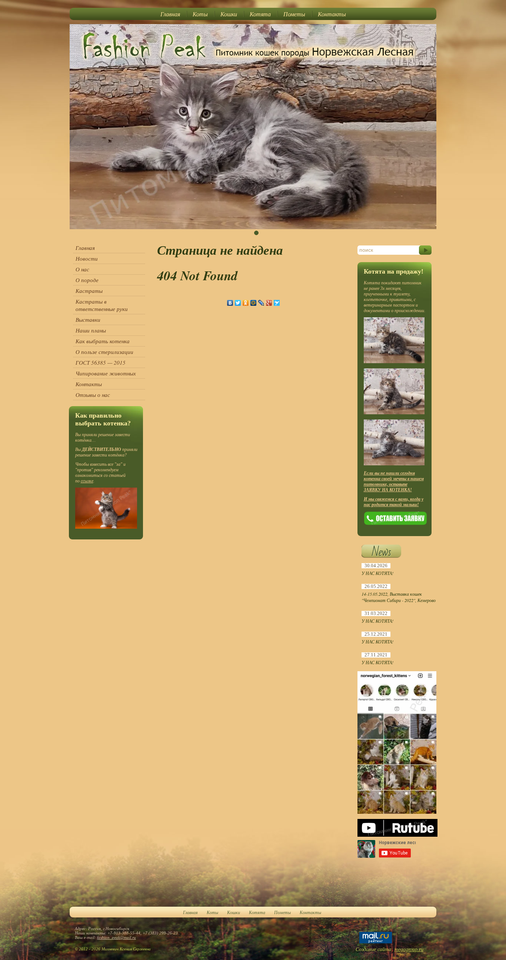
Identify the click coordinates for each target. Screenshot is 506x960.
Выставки (88, 319)
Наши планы (91, 330)
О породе (87, 280)
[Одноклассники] (246, 303)
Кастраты (89, 290)
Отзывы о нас (93, 394)
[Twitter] (238, 303)
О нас (82, 269)
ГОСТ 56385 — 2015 (101, 362)
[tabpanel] (253, 126)
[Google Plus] (269, 303)
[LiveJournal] (261, 303)
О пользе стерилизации (104, 351)
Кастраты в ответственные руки (102, 305)
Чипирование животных (106, 373)
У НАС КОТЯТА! (377, 573)
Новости (87, 258)
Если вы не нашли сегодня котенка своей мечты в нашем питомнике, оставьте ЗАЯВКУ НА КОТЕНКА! (394, 481)
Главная (170, 14)
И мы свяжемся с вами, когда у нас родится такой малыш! (393, 501)
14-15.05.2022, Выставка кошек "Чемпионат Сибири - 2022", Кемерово (399, 597)
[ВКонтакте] (230, 303)
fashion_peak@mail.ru (116, 937)
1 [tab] (256, 233)
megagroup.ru (409, 949)
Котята (260, 14)
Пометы (294, 14)
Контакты (332, 14)
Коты (200, 14)
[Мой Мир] (253, 303)
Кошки (228, 14)
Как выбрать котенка (103, 341)
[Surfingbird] (277, 303)
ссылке (87, 481)
